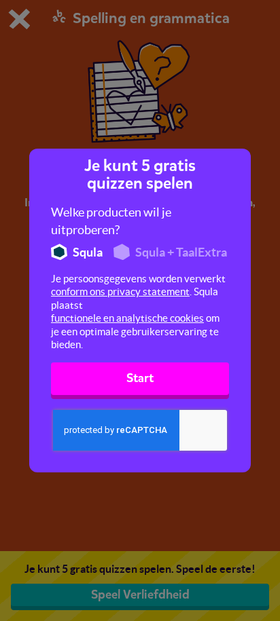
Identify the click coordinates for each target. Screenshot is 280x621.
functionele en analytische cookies (127, 318)
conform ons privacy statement (120, 291)
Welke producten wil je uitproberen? (111, 221)
